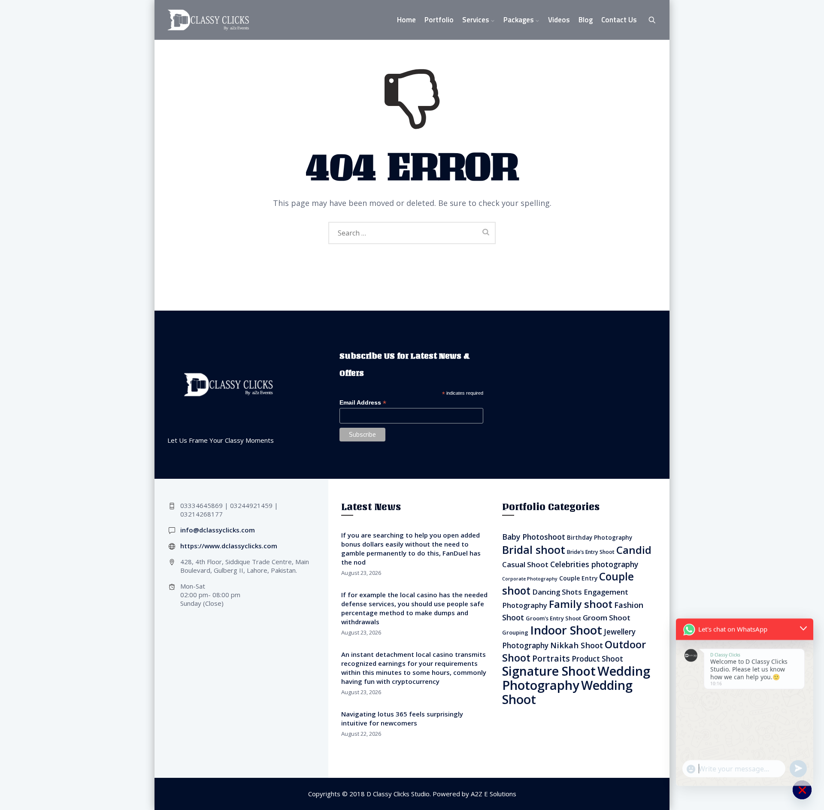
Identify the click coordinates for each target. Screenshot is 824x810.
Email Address (362, 403)
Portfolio (439, 19)
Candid (633, 550)
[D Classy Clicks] (208, 20)
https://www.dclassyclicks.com (228, 545)
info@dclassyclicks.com (217, 530)
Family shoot (580, 604)
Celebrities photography (594, 564)
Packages (518, 19)
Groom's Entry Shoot (553, 618)
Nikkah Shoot (576, 645)
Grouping (515, 632)
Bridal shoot (533, 549)
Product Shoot (597, 659)
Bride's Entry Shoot (591, 552)
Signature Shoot (549, 670)
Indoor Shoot (566, 630)
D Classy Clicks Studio (398, 793)
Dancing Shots (557, 592)
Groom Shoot (606, 618)
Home (406, 19)
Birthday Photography (599, 537)
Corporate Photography (529, 579)
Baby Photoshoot (533, 537)
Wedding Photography (576, 678)
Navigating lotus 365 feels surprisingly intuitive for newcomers (402, 718)
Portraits (551, 658)
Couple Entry (578, 578)
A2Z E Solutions (493, 793)
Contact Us (619, 19)
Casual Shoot (525, 564)
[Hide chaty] (802, 789)
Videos (559, 19)
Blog (586, 19)
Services (475, 19)
